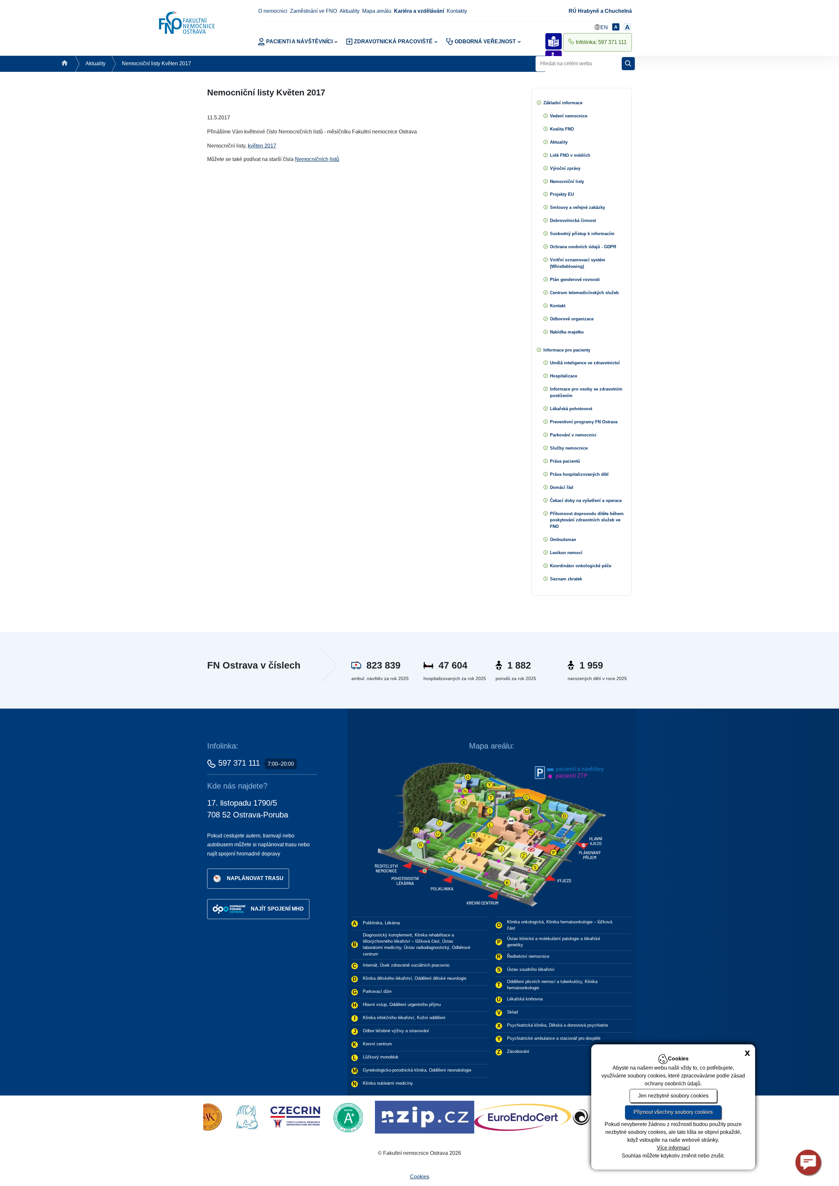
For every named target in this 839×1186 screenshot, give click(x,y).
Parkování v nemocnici (573, 434)
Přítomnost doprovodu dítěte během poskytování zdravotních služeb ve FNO (587, 520)
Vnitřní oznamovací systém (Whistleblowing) (577, 263)
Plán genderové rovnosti (575, 279)
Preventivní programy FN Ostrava (583, 421)
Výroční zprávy (565, 168)
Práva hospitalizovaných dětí (579, 474)
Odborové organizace (572, 318)
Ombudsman (563, 539)
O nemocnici (272, 11)
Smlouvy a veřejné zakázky (577, 207)
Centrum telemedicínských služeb (584, 292)
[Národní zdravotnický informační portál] (316, 1117)
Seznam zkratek (566, 578)
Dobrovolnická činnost (573, 220)
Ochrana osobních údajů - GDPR (583, 246)
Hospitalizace (563, 375)
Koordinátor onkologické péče (580, 565)
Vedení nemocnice (568, 115)
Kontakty (457, 11)
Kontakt (557, 305)
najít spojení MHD (277, 908)
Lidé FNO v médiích (570, 155)
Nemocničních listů (317, 159)
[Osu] (492, 1117)
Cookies (419, 1176)
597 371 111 (239, 762)
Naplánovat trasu (255, 878)
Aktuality (350, 11)
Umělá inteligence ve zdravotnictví (585, 362)
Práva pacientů (565, 461)
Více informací (673, 1148)
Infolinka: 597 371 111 (601, 42)
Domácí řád (561, 487)
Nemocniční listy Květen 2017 (156, 63)
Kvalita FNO (562, 129)
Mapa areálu (376, 11)
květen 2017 (262, 146)
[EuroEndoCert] (414, 1117)
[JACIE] (569, 1117)
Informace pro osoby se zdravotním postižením (586, 392)
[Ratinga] (241, 1117)
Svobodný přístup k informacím (582, 233)
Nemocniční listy (567, 181)
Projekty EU (562, 194)
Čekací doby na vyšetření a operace (586, 500)
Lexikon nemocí (566, 552)
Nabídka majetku (567, 332)
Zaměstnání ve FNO (313, 11)
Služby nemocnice (569, 448)
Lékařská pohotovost (571, 408)
